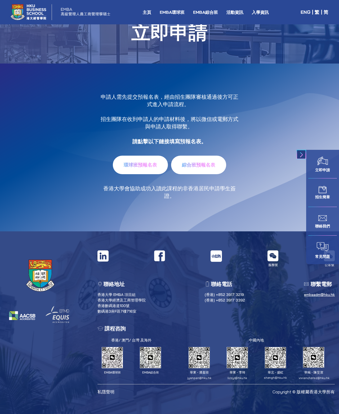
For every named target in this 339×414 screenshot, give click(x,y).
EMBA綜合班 (205, 12)
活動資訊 (234, 12)
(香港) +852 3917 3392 (225, 300)
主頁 (147, 12)
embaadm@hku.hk (319, 294)
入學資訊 (260, 12)
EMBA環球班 (172, 12)
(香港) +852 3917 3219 (224, 294)
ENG (305, 12)
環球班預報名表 (140, 165)
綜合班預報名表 (198, 165)
